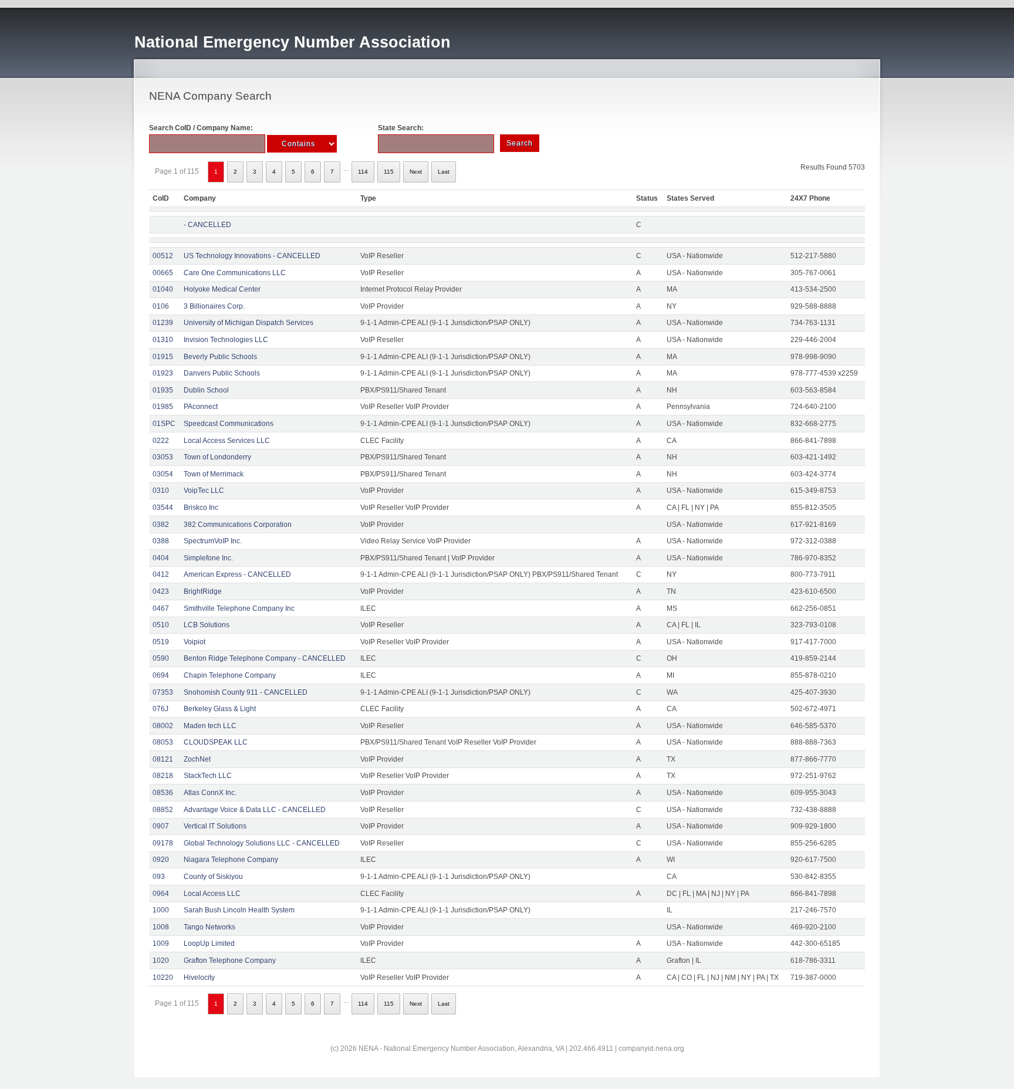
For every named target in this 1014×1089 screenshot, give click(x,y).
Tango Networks (209, 927)
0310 (161, 490)
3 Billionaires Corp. (214, 306)
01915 (163, 357)
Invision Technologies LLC (226, 340)
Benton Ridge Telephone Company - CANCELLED (265, 658)
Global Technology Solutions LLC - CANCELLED (262, 843)
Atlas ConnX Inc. (210, 793)
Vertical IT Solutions (215, 826)
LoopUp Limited (209, 943)
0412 (161, 574)
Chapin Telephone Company (230, 675)
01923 (163, 373)
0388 (161, 541)
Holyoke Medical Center (222, 289)
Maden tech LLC (210, 726)
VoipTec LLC (204, 490)
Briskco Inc (201, 507)
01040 (163, 289)
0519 (161, 642)
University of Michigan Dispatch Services (248, 323)
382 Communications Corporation (238, 524)
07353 (163, 692)
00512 (163, 256)
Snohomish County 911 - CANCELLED (245, 692)
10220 (163, 977)
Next (416, 171)
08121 (163, 759)
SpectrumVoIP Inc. (213, 541)
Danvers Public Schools (222, 373)
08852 (163, 810)
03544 (163, 507)
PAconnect (201, 407)
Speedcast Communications (228, 424)
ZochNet (197, 759)
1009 (161, 943)
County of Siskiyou (213, 876)
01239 (163, 323)
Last (443, 171)
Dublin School (206, 390)
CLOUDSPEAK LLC (216, 742)
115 (389, 171)
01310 (163, 340)
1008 (161, 927)
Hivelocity (199, 977)
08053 (163, 742)
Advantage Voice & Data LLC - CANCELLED (255, 810)
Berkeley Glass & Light (220, 709)
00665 (163, 273)
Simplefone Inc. (208, 558)
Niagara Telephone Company (231, 859)
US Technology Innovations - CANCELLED (252, 256)
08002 (163, 726)
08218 (163, 776)
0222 (161, 441)
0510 (161, 625)
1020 (161, 960)
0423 (161, 591)
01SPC (164, 424)
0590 (161, 658)
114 (363, 171)
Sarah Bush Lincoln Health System (239, 910)
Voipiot (194, 642)
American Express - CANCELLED (237, 574)
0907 (161, 826)
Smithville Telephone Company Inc (239, 608)
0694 (161, 675)
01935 (163, 390)
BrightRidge (203, 591)
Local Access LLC (212, 894)
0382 (161, 524)
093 (159, 876)
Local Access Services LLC (227, 441)
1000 (161, 910)
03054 (163, 474)
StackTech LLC (208, 776)
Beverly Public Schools (220, 357)
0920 (161, 859)
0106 (161, 306)
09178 (163, 843)
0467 (161, 608)
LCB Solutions (206, 625)
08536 (163, 793)
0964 (161, 894)
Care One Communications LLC (235, 273)
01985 (163, 407)
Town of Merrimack (214, 474)
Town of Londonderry (217, 457)
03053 (163, 457)
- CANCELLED (207, 225)
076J (160, 709)
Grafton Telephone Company (230, 960)
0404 (161, 558)
